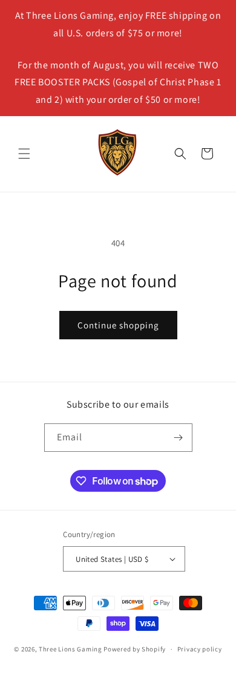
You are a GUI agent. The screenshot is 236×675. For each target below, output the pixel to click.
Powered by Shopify (134, 649)
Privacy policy (199, 649)
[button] (24, 153)
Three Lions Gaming (70, 649)
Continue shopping (118, 325)
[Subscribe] (178, 437)
